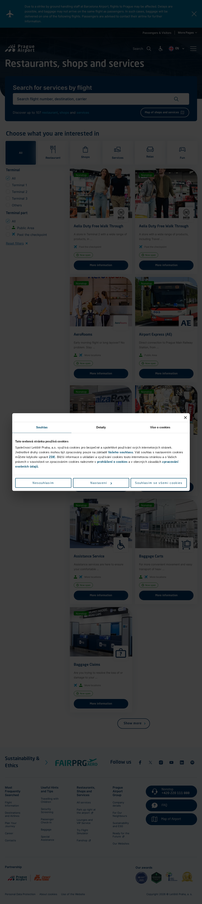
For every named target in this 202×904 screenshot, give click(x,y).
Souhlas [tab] (42, 427)
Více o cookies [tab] (160, 427)
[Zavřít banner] (185, 417)
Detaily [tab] (101, 427)
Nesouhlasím (43, 483)
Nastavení (98, 483)
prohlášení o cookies (112, 461)
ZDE (52, 457)
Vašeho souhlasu (120, 452)
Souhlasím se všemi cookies (158, 483)
